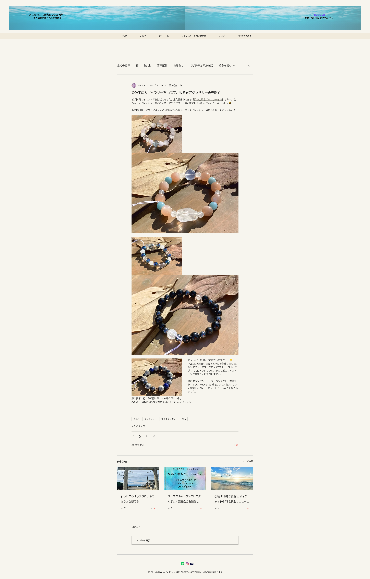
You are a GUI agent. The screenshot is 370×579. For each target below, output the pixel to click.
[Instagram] (187, 563)
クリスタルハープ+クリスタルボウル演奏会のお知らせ (184, 499)
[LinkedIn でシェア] (147, 436)
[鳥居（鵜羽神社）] (138, 478)
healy (147, 65)
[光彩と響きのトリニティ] (185, 478)
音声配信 (162, 65)
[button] (249, 65)
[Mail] (192, 564)
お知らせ (178, 65)
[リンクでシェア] (154, 436)
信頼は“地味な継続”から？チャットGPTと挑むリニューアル (231, 499)
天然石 (136, 419)
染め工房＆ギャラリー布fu (173, 419)
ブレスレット (150, 419)
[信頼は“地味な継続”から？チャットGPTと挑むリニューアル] (232, 478)
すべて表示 (248, 461)
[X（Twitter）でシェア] (140, 436)
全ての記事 (123, 65)
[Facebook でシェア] (133, 436)
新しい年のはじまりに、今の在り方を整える (138, 499)
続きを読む (225, 65)
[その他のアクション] (236, 85)
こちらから (328, 18)
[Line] (182, 563)
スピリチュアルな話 (201, 65)
